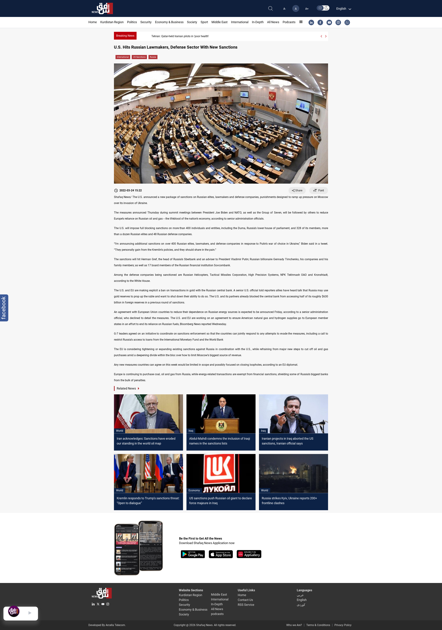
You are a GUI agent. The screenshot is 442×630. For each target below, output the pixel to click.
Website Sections (191, 590)
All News (273, 22)
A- (284, 8)
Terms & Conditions (318, 625)
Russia (153, 57)
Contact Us (245, 600)
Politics (132, 22)
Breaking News (125, 35)
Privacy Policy (343, 625)
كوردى (301, 604)
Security (146, 22)
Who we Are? (294, 625)
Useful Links (246, 590)
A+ (307, 8)
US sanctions (139, 57)
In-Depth (258, 22)
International (239, 22)
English (302, 600)
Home (92, 22)
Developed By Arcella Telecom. (107, 625)
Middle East (220, 22)
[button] (321, 36)
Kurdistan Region (112, 22)
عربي (300, 595)
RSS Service (246, 604)
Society (192, 22)
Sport (204, 22)
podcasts (289, 22)
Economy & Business (169, 22)
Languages (304, 590)
